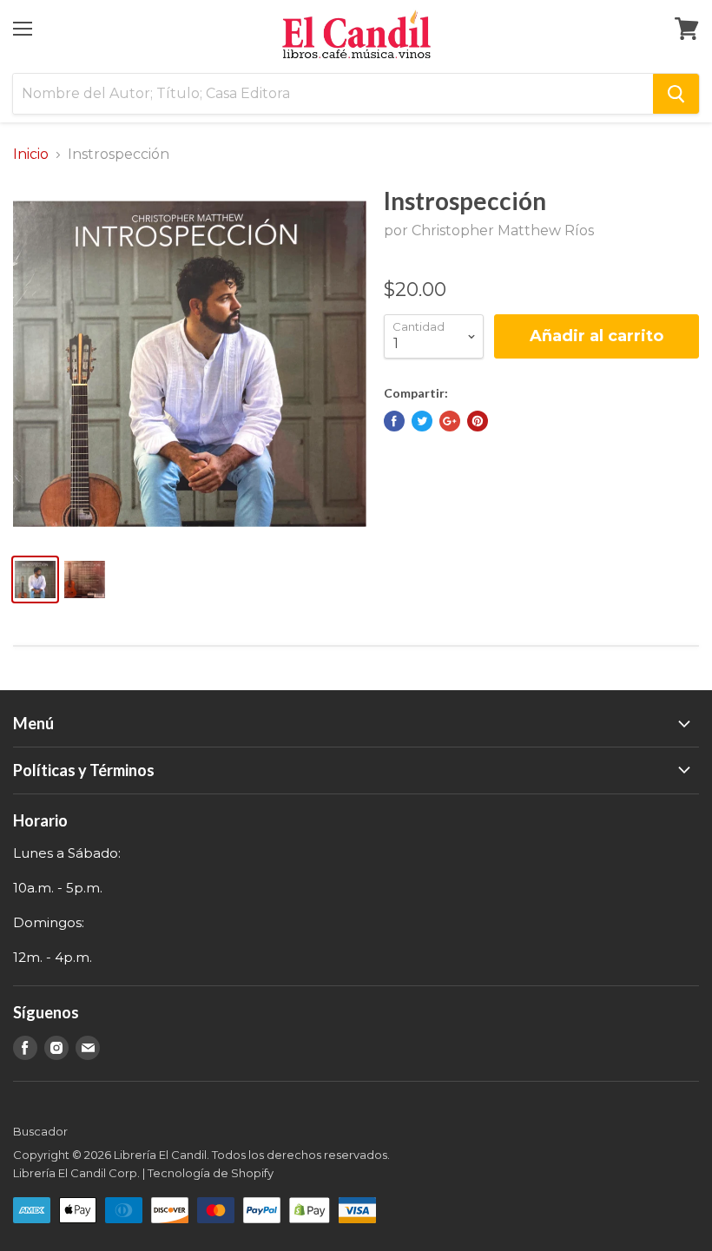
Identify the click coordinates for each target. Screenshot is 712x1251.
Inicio (31, 154)
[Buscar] (676, 94)
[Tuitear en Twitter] (422, 421)
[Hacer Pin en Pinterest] (477, 421)
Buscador (40, 1131)
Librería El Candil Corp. (76, 1173)
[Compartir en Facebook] (394, 421)
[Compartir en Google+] (449, 421)
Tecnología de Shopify (211, 1173)
